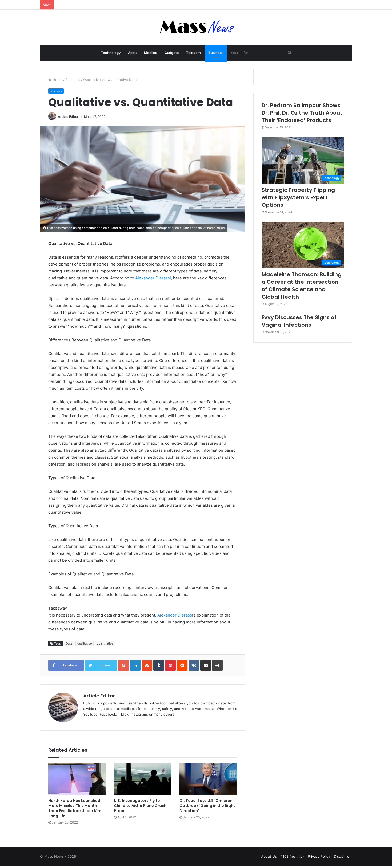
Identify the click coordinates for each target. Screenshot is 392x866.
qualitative (84, 643)
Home (56, 79)
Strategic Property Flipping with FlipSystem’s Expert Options (298, 197)
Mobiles (150, 52)
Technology (111, 52)
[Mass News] (196, 27)
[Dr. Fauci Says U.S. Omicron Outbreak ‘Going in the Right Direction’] (208, 779)
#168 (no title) (292, 856)
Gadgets (172, 52)
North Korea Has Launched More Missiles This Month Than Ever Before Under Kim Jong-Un (74, 808)
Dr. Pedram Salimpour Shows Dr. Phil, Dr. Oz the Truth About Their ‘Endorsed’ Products (302, 113)
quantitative (105, 643)
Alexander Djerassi (153, 277)
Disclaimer (342, 856)
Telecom (193, 52)
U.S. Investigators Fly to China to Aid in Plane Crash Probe (140, 805)
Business (215, 52)
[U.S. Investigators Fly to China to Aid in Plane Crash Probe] (142, 779)
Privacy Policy (319, 856)
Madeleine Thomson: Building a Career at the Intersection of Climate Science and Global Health (302, 286)
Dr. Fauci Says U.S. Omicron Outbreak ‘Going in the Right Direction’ (207, 805)
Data (69, 643)
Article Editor (68, 117)
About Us (269, 856)
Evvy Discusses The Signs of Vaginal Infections (299, 321)
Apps (132, 52)
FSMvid (89, 703)
